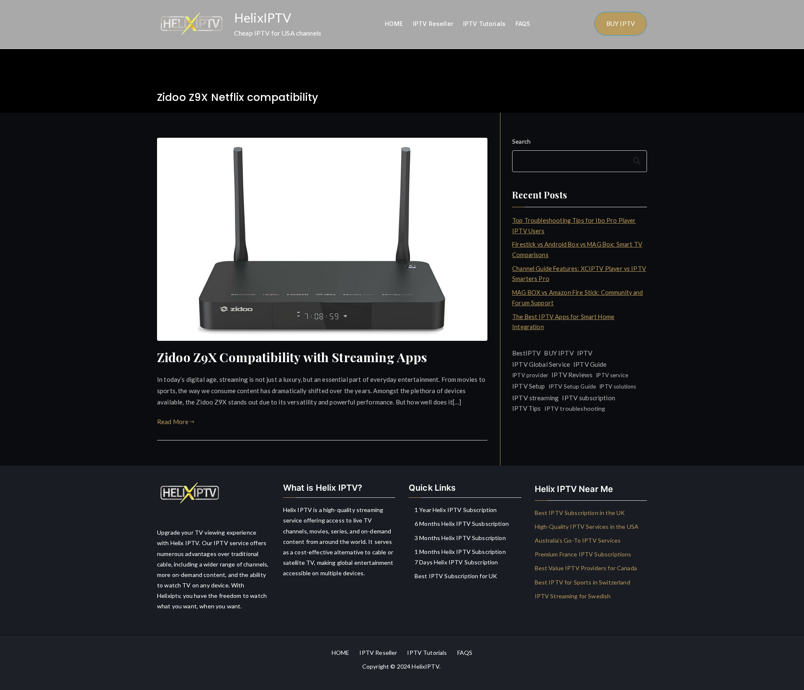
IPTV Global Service (541, 364)
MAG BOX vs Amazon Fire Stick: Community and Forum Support (577, 297)
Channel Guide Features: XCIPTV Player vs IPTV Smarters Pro (579, 273)
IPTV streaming (535, 398)
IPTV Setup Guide (572, 386)
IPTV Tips (526, 408)
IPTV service (612, 375)
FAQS (523, 23)
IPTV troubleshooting (575, 408)
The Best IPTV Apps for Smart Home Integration (563, 321)
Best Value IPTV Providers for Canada (586, 568)
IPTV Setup (528, 386)
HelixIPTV (262, 17)
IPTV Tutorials (484, 23)
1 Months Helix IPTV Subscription (460, 551)
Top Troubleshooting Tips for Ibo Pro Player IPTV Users (574, 225)
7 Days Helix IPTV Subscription (456, 562)
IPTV (585, 353)
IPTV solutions (617, 386)
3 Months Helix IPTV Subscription (460, 537)
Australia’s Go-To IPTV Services (578, 540)
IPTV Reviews (572, 374)
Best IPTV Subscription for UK (456, 575)
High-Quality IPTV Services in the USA (587, 526)
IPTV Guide (590, 364)
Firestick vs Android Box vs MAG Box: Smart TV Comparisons (577, 249)
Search (521, 141)
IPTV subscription (588, 398)
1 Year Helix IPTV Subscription (456, 509)
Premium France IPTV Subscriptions (583, 554)
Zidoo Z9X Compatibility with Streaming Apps (292, 357)
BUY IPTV (620, 23)
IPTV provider (530, 375)
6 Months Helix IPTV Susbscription (462, 523)
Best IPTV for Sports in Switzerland (582, 582)
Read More (172, 421)
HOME (394, 23)
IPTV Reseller (433, 23)
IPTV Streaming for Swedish (573, 596)
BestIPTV (526, 353)
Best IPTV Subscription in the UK (580, 512)
